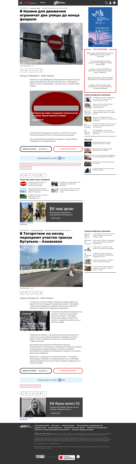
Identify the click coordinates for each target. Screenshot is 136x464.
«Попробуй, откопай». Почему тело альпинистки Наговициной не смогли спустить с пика (104, 99)
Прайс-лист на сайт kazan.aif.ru (97, 427)
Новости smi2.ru (26, 223)
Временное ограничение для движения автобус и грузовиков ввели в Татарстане (38, 190)
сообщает (58, 84)
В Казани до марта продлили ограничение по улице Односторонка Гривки (54, 114)
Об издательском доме (41, 425)
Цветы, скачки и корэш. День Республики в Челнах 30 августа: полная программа (100, 86)
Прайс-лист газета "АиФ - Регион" (74, 427)
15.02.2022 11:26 (24, 8)
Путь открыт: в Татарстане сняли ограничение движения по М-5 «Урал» (70, 190)
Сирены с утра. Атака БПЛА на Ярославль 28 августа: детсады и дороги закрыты (100, 70)
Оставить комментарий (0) (68, 149)
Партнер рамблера (51, 456)
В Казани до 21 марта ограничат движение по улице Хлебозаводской (38, 196)
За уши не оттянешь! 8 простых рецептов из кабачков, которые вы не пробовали (104, 118)
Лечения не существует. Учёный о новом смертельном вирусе (103, 260)
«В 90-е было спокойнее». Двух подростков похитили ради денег (103, 247)
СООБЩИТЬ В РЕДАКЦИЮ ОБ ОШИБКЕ (82, 429)
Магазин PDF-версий (67, 425)
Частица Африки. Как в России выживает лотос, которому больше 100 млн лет (104, 132)
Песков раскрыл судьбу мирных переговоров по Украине (102, 149)
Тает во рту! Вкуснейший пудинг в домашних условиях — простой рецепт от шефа (103, 268)
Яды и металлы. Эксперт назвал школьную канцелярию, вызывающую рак (103, 105)
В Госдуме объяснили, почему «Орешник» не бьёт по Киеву (101, 143)
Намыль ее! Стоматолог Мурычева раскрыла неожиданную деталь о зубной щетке (103, 242)
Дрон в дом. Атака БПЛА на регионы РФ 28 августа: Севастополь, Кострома (100, 54)
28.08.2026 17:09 (25, 230)
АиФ (32, 66)
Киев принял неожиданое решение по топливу (103, 162)
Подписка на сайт (40, 427)
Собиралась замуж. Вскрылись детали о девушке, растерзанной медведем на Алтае (103, 255)
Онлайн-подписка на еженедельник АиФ (89, 425)
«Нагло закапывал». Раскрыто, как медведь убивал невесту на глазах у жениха (104, 112)
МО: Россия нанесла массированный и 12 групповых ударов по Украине (103, 156)
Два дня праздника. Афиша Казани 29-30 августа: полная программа (100, 78)
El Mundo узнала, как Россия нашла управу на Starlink (103, 169)
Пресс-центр (55, 425)
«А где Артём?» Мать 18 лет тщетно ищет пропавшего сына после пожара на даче (103, 235)
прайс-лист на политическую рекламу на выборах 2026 (51, 429)
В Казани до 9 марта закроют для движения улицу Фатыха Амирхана (70, 184)
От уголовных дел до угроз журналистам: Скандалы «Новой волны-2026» (100, 62)
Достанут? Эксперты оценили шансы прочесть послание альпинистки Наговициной (104, 125)
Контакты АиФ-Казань (55, 427)
